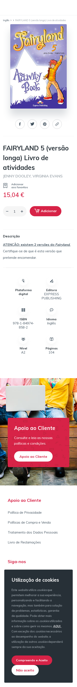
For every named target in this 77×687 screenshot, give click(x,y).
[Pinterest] (45, 124)
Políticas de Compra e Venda (29, 522)
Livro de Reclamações (24, 542)
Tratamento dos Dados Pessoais (33, 532)
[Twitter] (32, 124)
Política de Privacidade (25, 512)
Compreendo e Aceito (32, 660)
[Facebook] (20, 124)
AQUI (57, 626)
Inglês (6, 20)
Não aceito (25, 670)
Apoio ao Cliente (33, 456)
